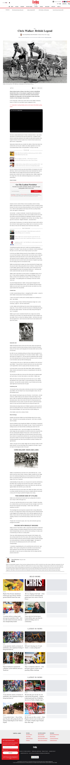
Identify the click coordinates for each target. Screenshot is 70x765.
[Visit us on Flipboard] (69, 1)
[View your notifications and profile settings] (9, 3)
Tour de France (29, 734)
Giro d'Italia (28, 736)
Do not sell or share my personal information (39, 753)
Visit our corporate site (49, 761)
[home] (9, 6)
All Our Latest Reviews (54, 734)
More (58, 6)
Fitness (36, 6)
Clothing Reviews (53, 740)
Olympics (28, 740)
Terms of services (24, 194)
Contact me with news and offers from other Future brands (10, 750)
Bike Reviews (52, 736)
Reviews (22, 6)
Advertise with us (24, 753)
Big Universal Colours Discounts (17, 9)
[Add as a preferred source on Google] (35, 757)
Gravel (41, 6)
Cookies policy (52, 751)
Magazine (47, 6)
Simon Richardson (34, 34)
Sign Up (10, 752)
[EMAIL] (14, 561)
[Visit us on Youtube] (67, 1)
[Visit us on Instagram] (62, 1)
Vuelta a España (29, 738)
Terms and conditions (36, 751)
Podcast (53, 6)
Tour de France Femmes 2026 (58, 9)
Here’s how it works (48, 37)
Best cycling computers (42, 740)
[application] (26, 121)
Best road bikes (41, 734)
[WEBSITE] (12, 561)
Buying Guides (29, 6)
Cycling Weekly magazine (14, 564)
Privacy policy (45, 751)
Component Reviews (54, 738)
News (12, 6)
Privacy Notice (13, 195)
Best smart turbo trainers (42, 738)
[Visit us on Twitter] (64, 1)
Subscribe (64, 3)
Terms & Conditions (9, 757)
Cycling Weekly (27, 34)
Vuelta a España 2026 (31, 9)
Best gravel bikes (41, 736)
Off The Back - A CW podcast (44, 9)
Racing (16, 6)
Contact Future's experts (25, 751)
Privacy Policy (14, 756)
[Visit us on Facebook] (66, 1)
